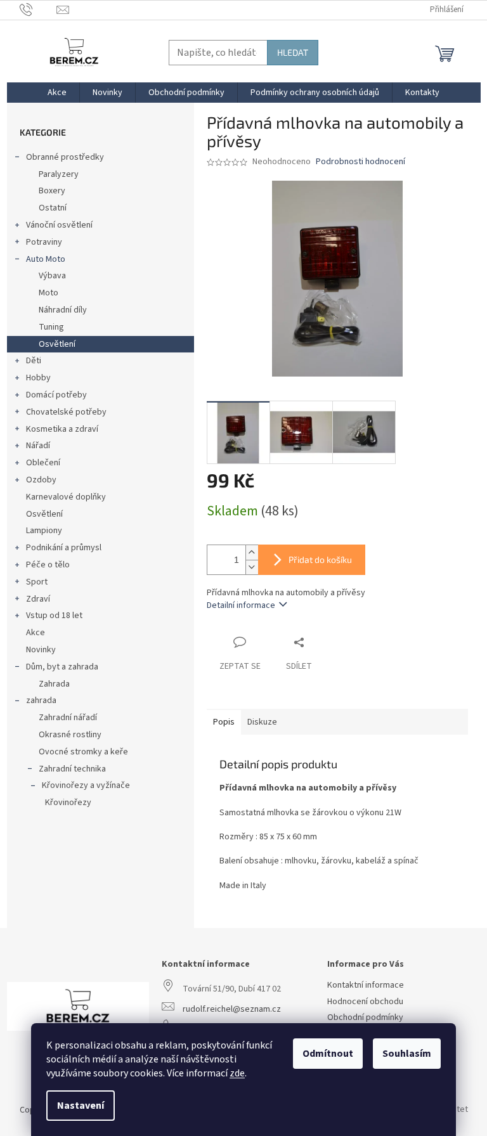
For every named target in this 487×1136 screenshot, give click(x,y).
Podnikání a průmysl (63, 547)
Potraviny (44, 242)
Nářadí (38, 445)
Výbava (52, 275)
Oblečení (43, 462)
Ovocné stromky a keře (83, 752)
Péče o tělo (48, 564)
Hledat (292, 52)
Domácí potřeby (56, 395)
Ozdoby (41, 480)
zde (237, 1073)
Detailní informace (241, 605)
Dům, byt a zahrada (62, 667)
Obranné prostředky (65, 157)
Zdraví (38, 599)
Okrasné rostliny (70, 734)
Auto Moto (45, 259)
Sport (37, 582)
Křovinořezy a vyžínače (86, 785)
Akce (35, 632)
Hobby (38, 377)
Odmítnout (327, 1054)
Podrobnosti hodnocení (360, 162)
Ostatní (53, 208)
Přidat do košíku (320, 559)
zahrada (41, 700)
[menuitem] (57, 92)
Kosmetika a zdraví (62, 429)
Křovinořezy (68, 802)
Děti (33, 360)
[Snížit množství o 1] (251, 567)
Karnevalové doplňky (66, 497)
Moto (48, 293)
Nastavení (80, 1106)
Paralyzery (59, 174)
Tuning (51, 327)
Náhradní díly (63, 310)
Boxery (52, 190)
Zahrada (54, 684)
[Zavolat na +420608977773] (38, 9)
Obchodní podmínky (365, 1018)
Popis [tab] (224, 722)
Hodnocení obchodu (365, 1002)
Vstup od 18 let (54, 615)
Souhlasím (406, 1054)
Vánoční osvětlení (59, 225)
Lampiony (44, 530)
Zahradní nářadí (68, 717)
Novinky (41, 649)
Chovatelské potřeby (66, 412)
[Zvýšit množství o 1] (251, 552)
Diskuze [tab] (262, 722)
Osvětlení (57, 344)
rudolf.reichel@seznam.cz (232, 1010)
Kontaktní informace (365, 985)
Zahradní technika (72, 769)
